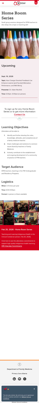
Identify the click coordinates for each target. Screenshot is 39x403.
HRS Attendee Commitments (12, 246)
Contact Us (19, 114)
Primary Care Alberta (19, 373)
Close (34, 390)
